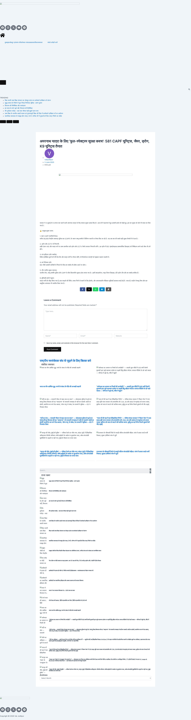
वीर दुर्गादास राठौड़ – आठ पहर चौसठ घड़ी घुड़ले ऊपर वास (21, 111)
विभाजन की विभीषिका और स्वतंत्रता (15, 106)
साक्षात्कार (32, 42)
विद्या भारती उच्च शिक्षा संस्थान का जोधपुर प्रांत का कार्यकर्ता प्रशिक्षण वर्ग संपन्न (28, 100)
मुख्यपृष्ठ (7, 42)
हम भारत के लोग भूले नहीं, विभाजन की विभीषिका (19, 108)
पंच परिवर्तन (20, 42)
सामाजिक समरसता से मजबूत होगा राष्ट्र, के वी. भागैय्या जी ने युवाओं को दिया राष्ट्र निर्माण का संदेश (33, 116)
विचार (36, 42)
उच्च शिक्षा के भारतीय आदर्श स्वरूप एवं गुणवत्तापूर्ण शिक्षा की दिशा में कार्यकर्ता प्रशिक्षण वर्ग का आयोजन (34, 113)
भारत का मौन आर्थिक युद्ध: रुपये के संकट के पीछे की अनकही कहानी (60, 386)
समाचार (40, 42)
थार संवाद (26, 42)
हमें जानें (55, 42)
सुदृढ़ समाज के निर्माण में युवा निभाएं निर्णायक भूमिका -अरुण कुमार (23, 103)
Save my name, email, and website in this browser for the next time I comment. (72, 343)
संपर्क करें (50, 42)
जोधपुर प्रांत (13, 42)
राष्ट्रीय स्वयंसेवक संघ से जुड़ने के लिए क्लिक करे (65, 360)
